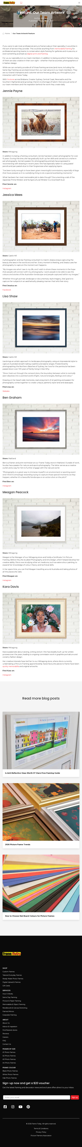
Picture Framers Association (41, 1136)
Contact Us (7, 1044)
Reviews (6, 1034)
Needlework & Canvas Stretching (15, 1008)
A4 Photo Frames (9, 1063)
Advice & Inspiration (10, 1027)
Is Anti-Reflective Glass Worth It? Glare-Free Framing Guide (32, 773)
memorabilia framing (63, 49)
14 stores (10, 79)
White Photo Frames (10, 1074)
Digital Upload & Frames (11, 982)
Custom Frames (9, 972)
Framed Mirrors (8, 1011)
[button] (79, 3)
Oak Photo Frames (10, 1078)
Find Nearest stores (10, 1030)
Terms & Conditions (41, 1129)
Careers (5, 1037)
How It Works (8, 994)
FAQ (4, 1041)
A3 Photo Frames (9, 1059)
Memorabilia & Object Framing (14, 1004)
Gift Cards (6, 986)
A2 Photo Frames (9, 1056)
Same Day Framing (10, 997)
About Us (6, 1023)
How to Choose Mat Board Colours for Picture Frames (29, 916)
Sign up (75, 1097)
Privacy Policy (41, 1132)
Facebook (7, 290)
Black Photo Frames (10, 1071)
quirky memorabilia (11, 666)
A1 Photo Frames (9, 1052)
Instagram (7, 188)
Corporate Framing (10, 1015)
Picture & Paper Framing (12, 1001)
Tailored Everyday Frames (12, 975)
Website (6, 391)
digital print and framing (37, 54)
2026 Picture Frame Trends (17, 845)
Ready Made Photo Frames (13, 979)
